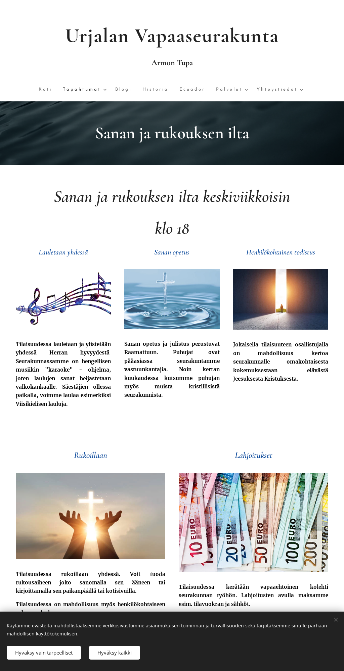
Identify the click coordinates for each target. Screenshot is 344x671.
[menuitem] (48, 89)
